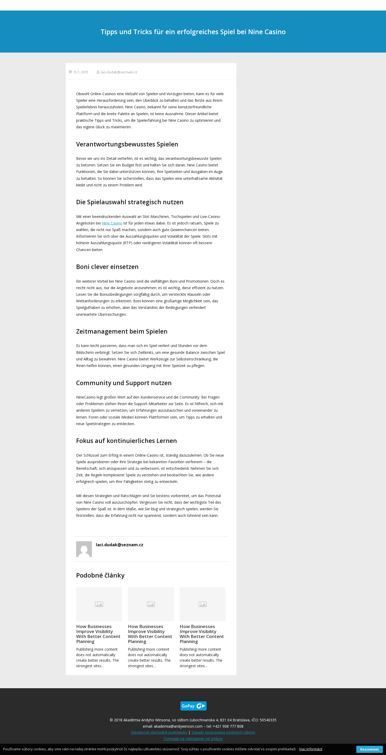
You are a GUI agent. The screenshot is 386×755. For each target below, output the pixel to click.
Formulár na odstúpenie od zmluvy (193, 738)
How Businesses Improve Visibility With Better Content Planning (98, 633)
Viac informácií (310, 749)
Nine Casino (112, 223)
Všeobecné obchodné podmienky (159, 732)
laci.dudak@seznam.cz (119, 72)
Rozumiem (369, 749)
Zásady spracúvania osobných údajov (223, 732)
